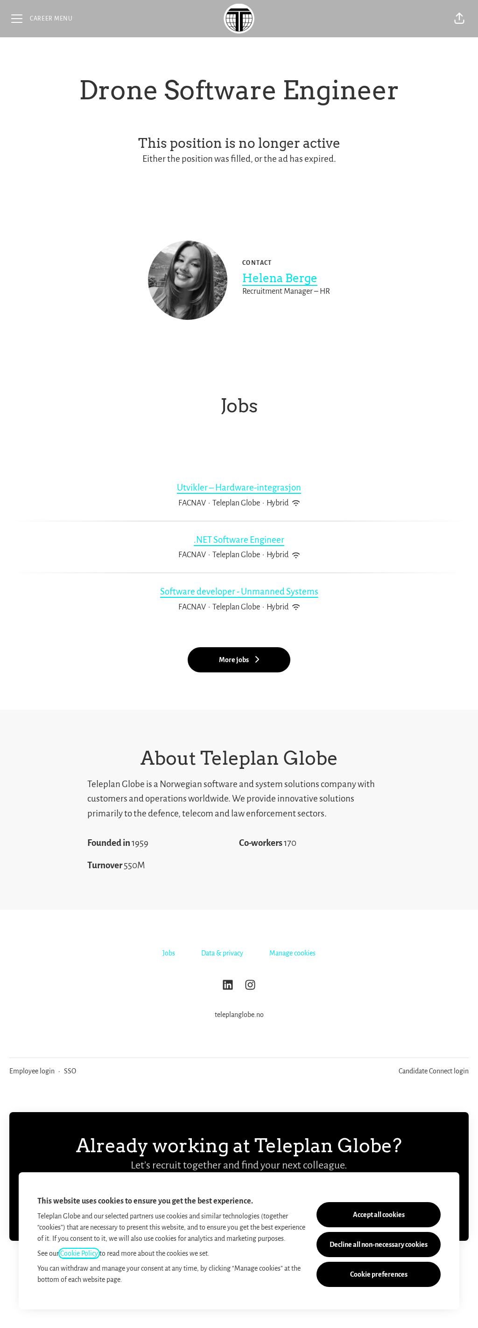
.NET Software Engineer (239, 540)
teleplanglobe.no (239, 1014)
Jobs (168, 953)
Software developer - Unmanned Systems (239, 591)
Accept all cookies (379, 1214)
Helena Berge (279, 278)
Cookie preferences (379, 1274)
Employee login (32, 1071)
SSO (70, 1071)
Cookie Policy (79, 1253)
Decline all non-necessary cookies (379, 1244)
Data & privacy (222, 953)
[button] (459, 19)
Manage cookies (292, 953)
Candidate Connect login (434, 1071)
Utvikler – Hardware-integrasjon (239, 487)
